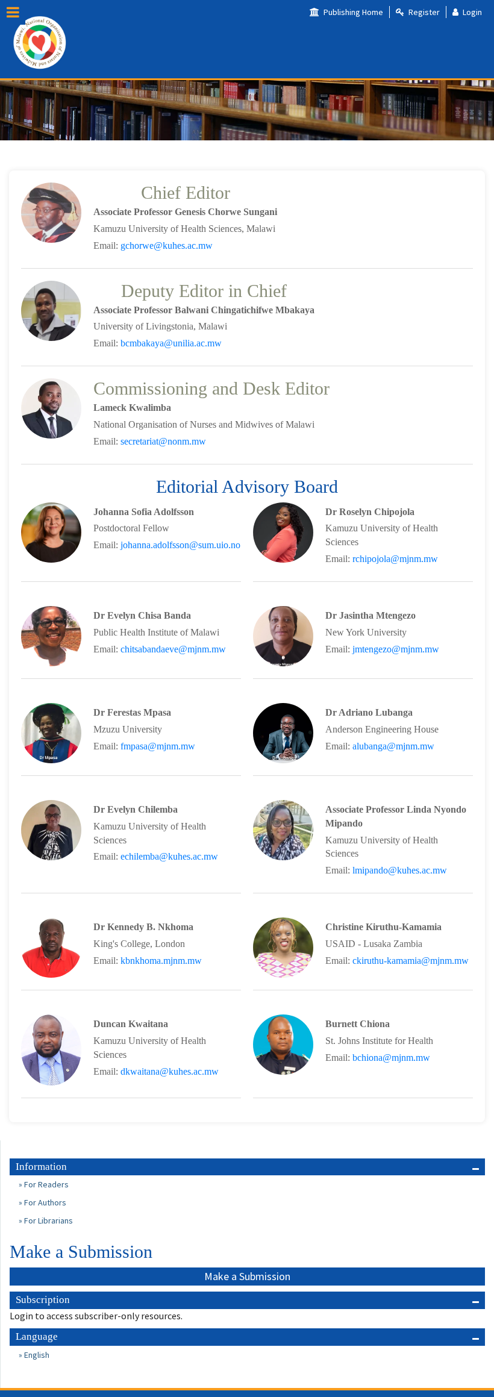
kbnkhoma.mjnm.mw (161, 960)
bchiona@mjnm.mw (391, 1057)
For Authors (44, 1202)
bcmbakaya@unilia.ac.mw (171, 343)
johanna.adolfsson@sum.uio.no (180, 545)
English (35, 1354)
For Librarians (47, 1220)
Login (471, 12)
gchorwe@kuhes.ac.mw (166, 245)
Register (423, 12)
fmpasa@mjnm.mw (157, 746)
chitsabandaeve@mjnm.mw (173, 649)
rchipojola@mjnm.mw (395, 559)
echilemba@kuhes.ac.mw (169, 856)
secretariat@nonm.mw (163, 441)
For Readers (45, 1184)
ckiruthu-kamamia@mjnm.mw (410, 960)
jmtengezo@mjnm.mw (395, 649)
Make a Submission (247, 1276)
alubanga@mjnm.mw (393, 746)
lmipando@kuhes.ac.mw (399, 870)
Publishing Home (352, 12)
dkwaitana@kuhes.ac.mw (169, 1071)
